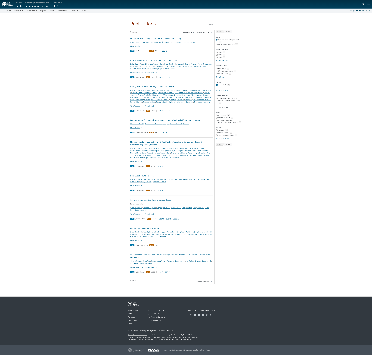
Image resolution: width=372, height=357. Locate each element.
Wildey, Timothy (146, 182)
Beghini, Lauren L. (182, 90)
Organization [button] (30, 11)
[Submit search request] (239, 24)
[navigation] (188, 32)
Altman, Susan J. (136, 261)
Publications (62, 11)
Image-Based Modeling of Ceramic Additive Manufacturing (155, 38)
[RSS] (370, 10)
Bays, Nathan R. (157, 66)
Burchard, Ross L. (150, 93)
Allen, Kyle (159, 90)
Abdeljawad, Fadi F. (195, 153)
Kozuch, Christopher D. (151, 232)
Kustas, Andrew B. (150, 97)
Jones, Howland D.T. (204, 261)
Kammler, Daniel (200, 66)
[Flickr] (360, 10)
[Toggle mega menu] (369, 4)
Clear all (229, 32)
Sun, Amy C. (134, 263)
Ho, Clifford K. (191, 261)
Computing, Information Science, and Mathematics (43, 3)
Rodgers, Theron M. (177, 100)
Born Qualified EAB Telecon (142, 176)
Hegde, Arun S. (172, 124)
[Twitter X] (367, 10)
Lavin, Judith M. (163, 97)
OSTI (163, 51)
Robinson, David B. (154, 234)
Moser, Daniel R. (163, 100)
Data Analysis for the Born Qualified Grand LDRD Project (154, 60)
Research (19, 3)
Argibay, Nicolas (149, 90)
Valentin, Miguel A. (149, 208)
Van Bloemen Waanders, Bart (152, 64)
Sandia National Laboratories (137, 335)
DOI (159, 77)
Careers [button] (73, 11)
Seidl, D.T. (188, 100)
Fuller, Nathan (137, 236)
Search (83, 11)
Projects (43, 11)
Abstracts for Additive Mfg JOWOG (145, 228)
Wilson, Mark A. (175, 158)
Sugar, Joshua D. (162, 102)
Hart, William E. (168, 261)
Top (366, 355)
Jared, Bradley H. (170, 64)
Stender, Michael (149, 102)
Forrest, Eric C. (143, 95)
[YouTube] (357, 10)
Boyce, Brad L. (159, 151)
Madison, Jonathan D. (203, 97)
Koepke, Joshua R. (183, 64)
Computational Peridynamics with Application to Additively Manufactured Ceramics (166, 120)
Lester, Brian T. (135, 42)
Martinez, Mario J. (150, 100)
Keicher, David (174, 148)
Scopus (175, 219)
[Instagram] (354, 10)
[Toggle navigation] (4, 11)
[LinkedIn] (364, 10)
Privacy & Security (212, 310)
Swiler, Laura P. (177, 42)
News (9, 11)
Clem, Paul (146, 261)
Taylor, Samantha (187, 102)
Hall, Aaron (166, 234)
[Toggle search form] (363, 4)
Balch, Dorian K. (169, 90)
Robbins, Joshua (141, 210)
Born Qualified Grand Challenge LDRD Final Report (152, 86)
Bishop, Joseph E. (190, 42)
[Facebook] (351, 10)
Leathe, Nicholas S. (176, 97)
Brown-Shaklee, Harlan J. (162, 42)
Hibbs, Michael (180, 261)
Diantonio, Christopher (194, 93)
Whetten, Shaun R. (197, 64)
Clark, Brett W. (187, 208)
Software (52, 11)
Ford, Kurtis (146, 69)
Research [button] (17, 11)
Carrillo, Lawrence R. (177, 234)
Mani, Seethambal (136, 100)
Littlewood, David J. (137, 124)
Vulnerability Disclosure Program (200, 350)
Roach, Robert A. (171, 69)
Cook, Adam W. (147, 42)
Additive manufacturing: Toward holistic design (150, 200)
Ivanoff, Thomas (145, 66)
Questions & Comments (196, 310)
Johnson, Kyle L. (136, 69)
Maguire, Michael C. (139, 234)
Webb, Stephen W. (146, 263)
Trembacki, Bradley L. (202, 102)
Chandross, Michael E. (166, 93)
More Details (135, 46)
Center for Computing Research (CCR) (37, 5)
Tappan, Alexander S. (168, 232)
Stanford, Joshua (136, 102)
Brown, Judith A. (138, 93)
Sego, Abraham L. (192, 234)
